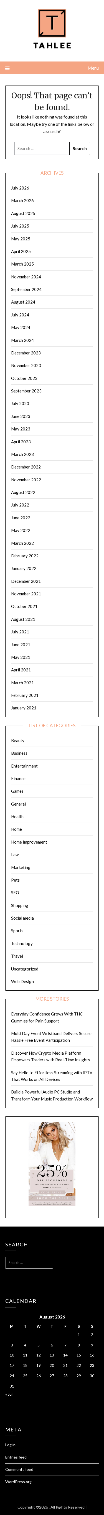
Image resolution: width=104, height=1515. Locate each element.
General (18, 803)
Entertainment (24, 765)
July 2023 (20, 403)
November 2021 (26, 593)
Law (15, 854)
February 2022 (25, 555)
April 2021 (21, 669)
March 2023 (22, 454)
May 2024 (20, 327)
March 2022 (22, 543)
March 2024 (22, 340)
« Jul (8, 1394)
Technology (22, 943)
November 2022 (26, 479)
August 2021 (23, 619)
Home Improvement (29, 841)
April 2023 (21, 441)
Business (19, 753)
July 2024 (20, 314)
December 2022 (26, 466)
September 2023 (26, 390)
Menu (93, 67)
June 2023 (20, 416)
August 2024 (23, 301)
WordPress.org (18, 1481)
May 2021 (20, 657)
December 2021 (26, 581)
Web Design (22, 981)
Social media (22, 917)
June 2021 (20, 644)
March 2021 (22, 682)
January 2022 (23, 568)
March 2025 (22, 263)
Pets (15, 879)
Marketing (21, 867)
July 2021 (20, 631)
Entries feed (16, 1457)
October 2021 (24, 606)
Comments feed (19, 1469)
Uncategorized (24, 968)
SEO (15, 892)
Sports (17, 930)
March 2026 (22, 200)
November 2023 (26, 365)
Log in (10, 1444)
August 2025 (23, 213)
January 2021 (23, 707)
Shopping (19, 905)
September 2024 (26, 289)
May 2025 (20, 238)
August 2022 (23, 492)
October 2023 (24, 378)
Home (16, 829)
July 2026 (20, 187)
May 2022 (20, 530)
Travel (17, 955)
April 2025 (21, 251)
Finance (18, 778)
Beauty (17, 740)
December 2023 (26, 352)
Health (17, 816)
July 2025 (20, 225)
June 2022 (20, 517)
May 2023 (20, 428)
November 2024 (26, 276)
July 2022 (20, 504)
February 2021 (25, 695)
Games (17, 791)
